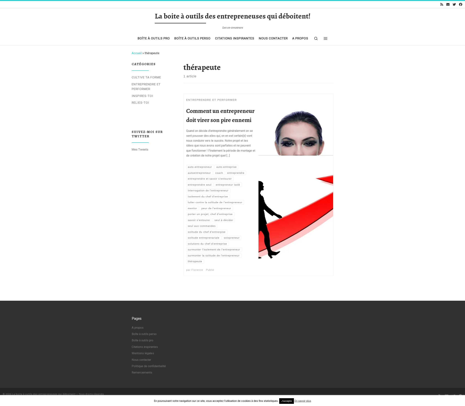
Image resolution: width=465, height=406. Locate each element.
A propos (137, 327)
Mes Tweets (140, 149)
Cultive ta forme (146, 77)
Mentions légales (143, 353)
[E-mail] (448, 4)
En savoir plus (303, 401)
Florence (197, 270)
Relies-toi (140, 102)
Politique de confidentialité (149, 366)
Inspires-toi (142, 96)
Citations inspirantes (145, 347)
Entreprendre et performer (146, 86)
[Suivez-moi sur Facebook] (460, 4)
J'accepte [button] (286, 401)
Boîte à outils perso (144, 334)
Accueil (137, 53)
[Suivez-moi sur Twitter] (454, 4)
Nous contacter (141, 360)
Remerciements (142, 372)
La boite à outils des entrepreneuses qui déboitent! (44, 394)
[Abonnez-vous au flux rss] (441, 4)
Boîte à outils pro (142, 340)
